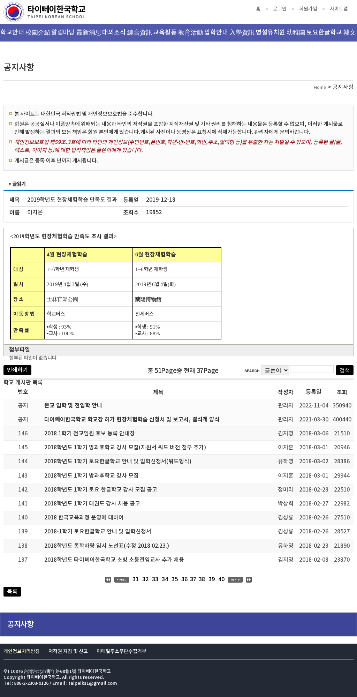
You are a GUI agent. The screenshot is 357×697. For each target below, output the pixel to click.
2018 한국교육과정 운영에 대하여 (84, 518)
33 (155, 579)
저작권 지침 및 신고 (68, 651)
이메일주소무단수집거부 (121, 651)
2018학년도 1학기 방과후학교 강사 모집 (91, 476)
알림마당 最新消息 (76, 32)
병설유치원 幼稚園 (280, 32)
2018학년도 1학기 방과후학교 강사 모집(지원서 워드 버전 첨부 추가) (125, 447)
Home (320, 87)
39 (211, 579)
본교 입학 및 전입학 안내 (73, 405)
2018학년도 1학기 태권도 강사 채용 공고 (92, 504)
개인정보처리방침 (21, 651)
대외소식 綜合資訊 (127, 32)
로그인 (280, 9)
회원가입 (308, 9)
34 (165, 579)
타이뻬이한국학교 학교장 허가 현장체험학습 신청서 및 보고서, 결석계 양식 (132, 419)
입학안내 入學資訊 (229, 32)
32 (145, 579)
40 (221, 579)
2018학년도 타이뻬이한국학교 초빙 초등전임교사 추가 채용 (114, 560)
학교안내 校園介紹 (25, 32)
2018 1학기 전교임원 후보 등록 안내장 (89, 433)
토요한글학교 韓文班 (331, 35)
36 (184, 579)
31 (135, 579)
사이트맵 (339, 9)
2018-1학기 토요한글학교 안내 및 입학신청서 (97, 532)
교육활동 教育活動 (178, 32)
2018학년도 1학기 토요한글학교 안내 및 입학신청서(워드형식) (117, 461)
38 (202, 579)
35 (175, 579)
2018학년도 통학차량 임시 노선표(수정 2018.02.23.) (106, 546)
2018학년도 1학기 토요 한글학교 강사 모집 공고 (100, 490)
